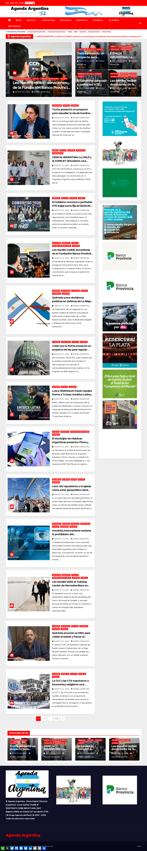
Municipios (82, 20)
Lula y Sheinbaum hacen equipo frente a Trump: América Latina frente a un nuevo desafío (72, 394)
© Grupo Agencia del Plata (36, 32)
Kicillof (70, 32)
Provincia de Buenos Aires (57, 32)
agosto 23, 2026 (18, 92)
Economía (13, 78)
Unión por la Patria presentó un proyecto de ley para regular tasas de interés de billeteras (71, 349)
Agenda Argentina (38, 92)
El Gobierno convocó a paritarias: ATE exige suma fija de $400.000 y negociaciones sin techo (72, 206)
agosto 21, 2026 (61, 539)
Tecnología (115, 49)
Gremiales (81, 73)
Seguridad (64, 526)
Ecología (56, 431)
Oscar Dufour (106, 32)
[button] (140, 23)
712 (56, 718)
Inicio (18, 20)
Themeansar (48, 846)
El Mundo (114, 20)
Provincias (65, 20)
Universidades (126, 49)
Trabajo (81, 76)
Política (31, 20)
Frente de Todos (94, 32)
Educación (114, 73)
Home (139, 846)
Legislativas (48, 20)
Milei (76, 32)
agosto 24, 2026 (86, 61)
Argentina (83, 32)
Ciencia (113, 46)
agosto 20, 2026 (61, 641)
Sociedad (98, 20)
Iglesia (74, 479)
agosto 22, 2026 (61, 494)
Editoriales (14, 26)
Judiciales (32, 78)
